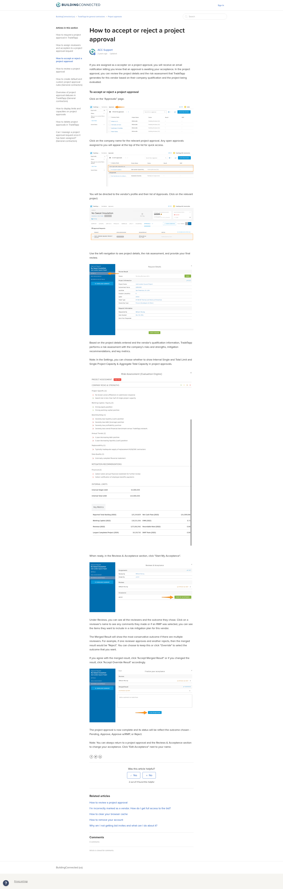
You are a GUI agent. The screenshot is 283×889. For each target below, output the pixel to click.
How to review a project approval (68, 70)
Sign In (221, 5)
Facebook (91, 758)
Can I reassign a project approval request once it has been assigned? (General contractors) (68, 136)
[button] (6, 883)
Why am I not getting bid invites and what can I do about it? (123, 825)
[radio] (133, 775)
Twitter (96, 758)
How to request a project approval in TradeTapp (68, 36)
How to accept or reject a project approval (69, 60)
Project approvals (115, 16)
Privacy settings (21, 881)
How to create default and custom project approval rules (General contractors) (69, 82)
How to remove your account (106, 819)
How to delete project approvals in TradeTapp (67, 123)
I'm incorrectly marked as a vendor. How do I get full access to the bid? (130, 808)
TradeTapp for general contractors (91, 16)
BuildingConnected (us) (65, 16)
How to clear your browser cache (108, 814)
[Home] (78, 6)
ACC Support (105, 49)
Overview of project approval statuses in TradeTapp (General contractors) (66, 97)
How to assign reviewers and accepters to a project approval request (69, 48)
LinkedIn (100, 758)
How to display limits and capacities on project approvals (68, 111)
